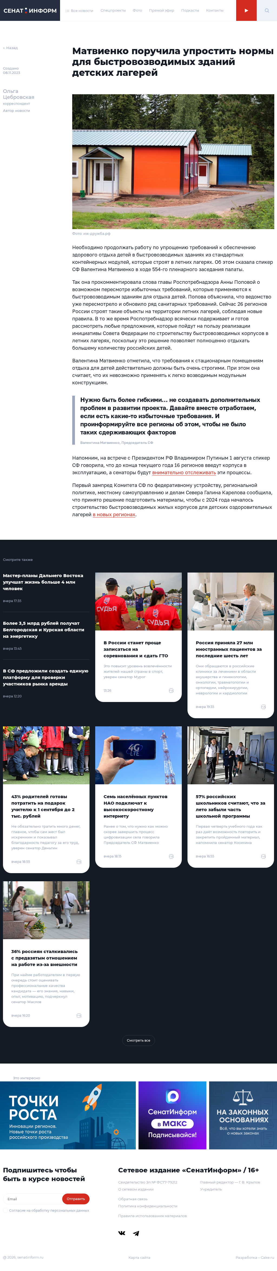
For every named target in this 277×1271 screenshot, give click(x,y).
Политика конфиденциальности (147, 1206)
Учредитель (211, 1189)
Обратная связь (132, 1199)
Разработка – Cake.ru (255, 1257)
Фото (137, 10)
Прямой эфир (161, 10)
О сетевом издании (136, 1189)
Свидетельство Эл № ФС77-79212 (147, 1182)
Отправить (76, 1199)
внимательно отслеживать (184, 472)
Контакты (214, 10)
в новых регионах (114, 514)
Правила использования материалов (152, 1216)
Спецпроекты (113, 10)
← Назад (10, 47)
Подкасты (190, 10)
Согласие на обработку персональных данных (49, 1210)
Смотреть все (138, 1040)
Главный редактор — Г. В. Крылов (230, 1182)
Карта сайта (139, 1257)
